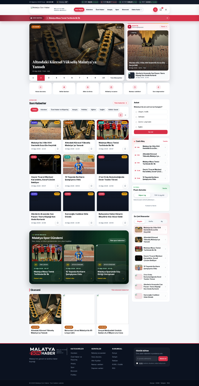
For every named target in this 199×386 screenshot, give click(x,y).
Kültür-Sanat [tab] (113, 109)
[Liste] (125, 115)
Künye (114, 353)
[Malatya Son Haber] (51, 10)
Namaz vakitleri (97, 364)
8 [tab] (87, 78)
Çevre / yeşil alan (144, 122)
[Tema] (166, 9)
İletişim (114, 357)
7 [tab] (79, 78)
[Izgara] (121, 115)
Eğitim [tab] (93, 109)
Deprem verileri (97, 368)
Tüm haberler (120, 103)
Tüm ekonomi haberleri (120, 290)
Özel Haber (100, 9)
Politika (73, 375)
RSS (113, 368)
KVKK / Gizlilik (117, 364)
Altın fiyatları (96, 361)
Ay (162, 221)
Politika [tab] (84, 109)
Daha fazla (136, 9)
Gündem (89, 9)
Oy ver (150, 132)
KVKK (141, 363)
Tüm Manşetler (116, 78)
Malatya (63, 2)
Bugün (139, 221)
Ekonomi (125, 9)
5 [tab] (64, 78)
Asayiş (109, 9)
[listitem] (147, 75)
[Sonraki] (120, 49)
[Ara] (155, 9)
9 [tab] (95, 78)
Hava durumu (96, 357)
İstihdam (141, 117)
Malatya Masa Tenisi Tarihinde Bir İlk (64, 18)
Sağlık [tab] (102, 109)
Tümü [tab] (34, 109)
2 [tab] (40, 78)
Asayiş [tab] (74, 109)
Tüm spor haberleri (117, 240)
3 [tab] (48, 78)
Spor (117, 9)
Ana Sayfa (79, 9)
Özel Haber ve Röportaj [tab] (59, 109)
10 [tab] (103, 78)
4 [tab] (56, 78)
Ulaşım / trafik (143, 112)
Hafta (151, 221)
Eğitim (140, 127)
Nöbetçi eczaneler (98, 353)
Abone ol (163, 359)
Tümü (164, 26)
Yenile (165, 141)
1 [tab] (33, 78)
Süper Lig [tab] (142, 195)
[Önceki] (33, 49)
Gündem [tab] (44, 109)
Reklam (115, 361)
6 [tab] (72, 78)
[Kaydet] (58, 149)
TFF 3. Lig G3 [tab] (159, 195)
